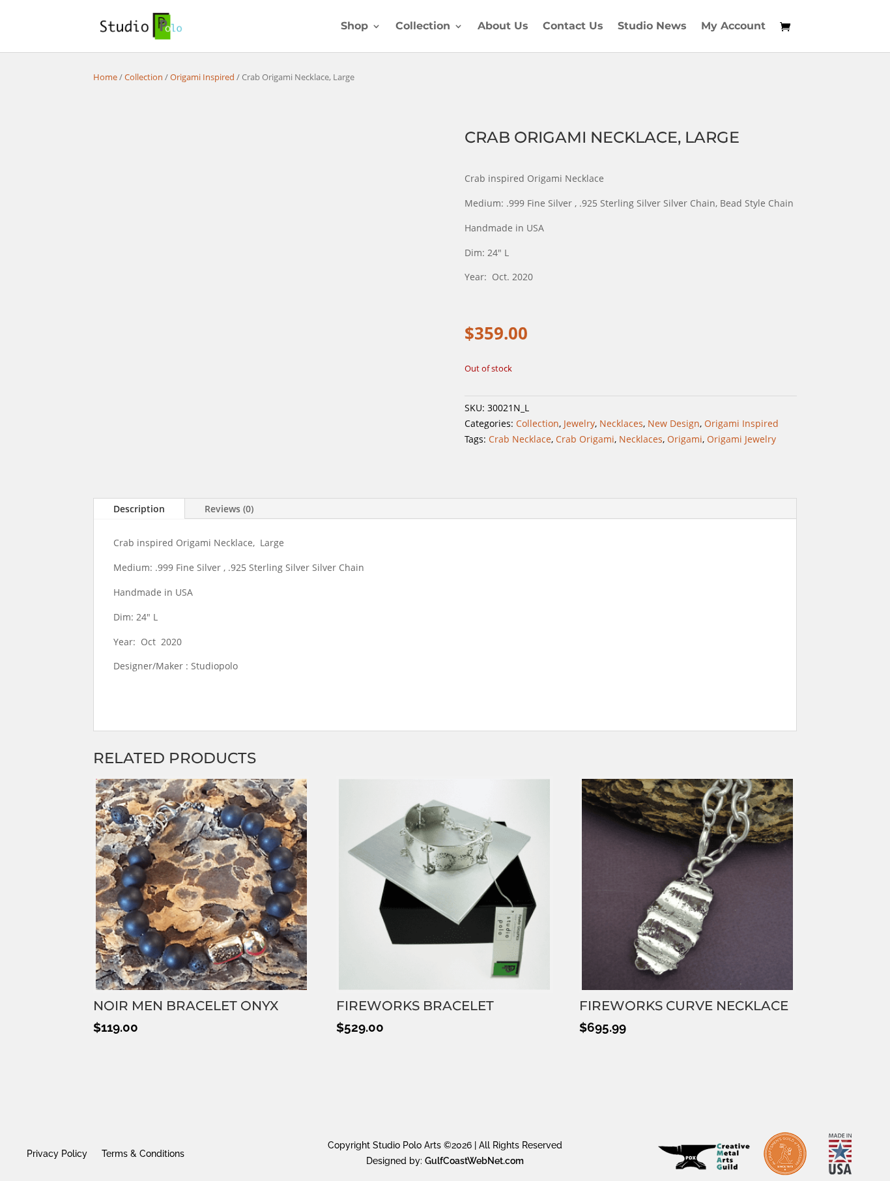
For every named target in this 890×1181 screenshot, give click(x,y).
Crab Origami (585, 439)
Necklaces (621, 423)
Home (105, 77)
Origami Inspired (202, 77)
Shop (354, 27)
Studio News (652, 27)
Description (139, 509)
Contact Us (573, 27)
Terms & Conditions (143, 1153)
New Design (674, 423)
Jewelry (579, 423)
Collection (422, 27)
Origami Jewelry (741, 439)
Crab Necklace (520, 439)
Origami (684, 439)
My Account (733, 27)
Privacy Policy (57, 1153)
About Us (503, 27)
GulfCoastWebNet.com (474, 1161)
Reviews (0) (229, 509)
